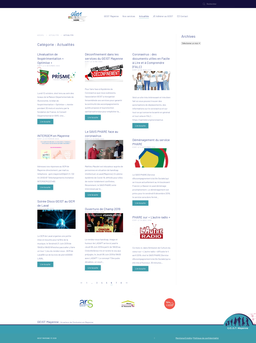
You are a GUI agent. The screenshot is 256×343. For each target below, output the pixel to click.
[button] (154, 338)
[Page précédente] (81, 283)
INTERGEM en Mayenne (53, 136)
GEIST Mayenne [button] (111, 16)
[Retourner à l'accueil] (78, 16)
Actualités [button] (144, 16)
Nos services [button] (129, 16)
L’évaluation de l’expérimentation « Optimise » (50, 58)
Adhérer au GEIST (164, 16)
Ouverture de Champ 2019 (102, 209)
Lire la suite (45, 121)
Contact (184, 16)
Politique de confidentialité (206, 338)
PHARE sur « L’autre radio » (151, 217)
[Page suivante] (126, 283)
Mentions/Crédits (184, 338)
